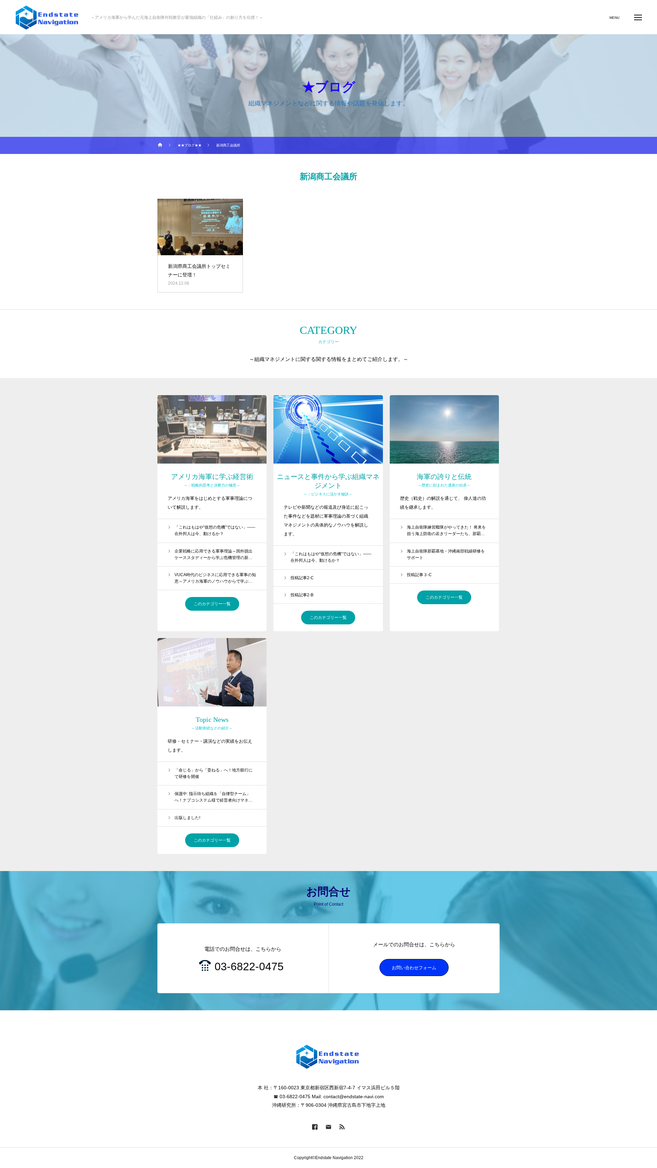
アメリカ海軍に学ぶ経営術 (212, 476)
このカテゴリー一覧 (212, 603)
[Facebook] (314, 1126)
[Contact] (328, 1126)
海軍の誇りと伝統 (444, 476)
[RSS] (342, 1126)
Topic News (212, 719)
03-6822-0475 (249, 966)
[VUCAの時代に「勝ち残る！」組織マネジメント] (48, 17)
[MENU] (638, 17)
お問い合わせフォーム (414, 967)
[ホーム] (160, 145)
